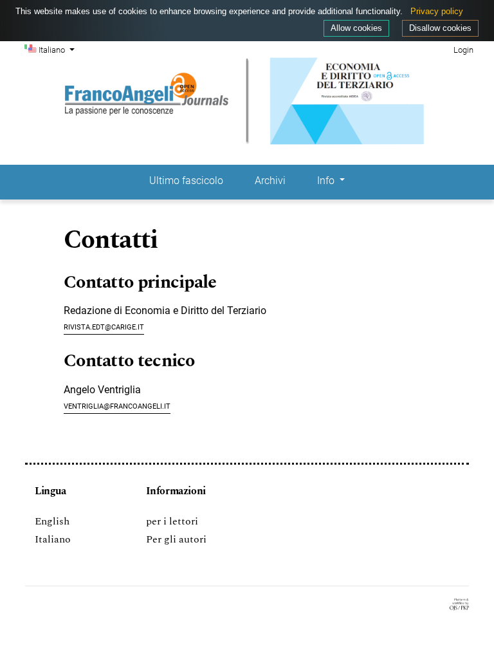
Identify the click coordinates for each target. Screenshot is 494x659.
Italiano (53, 539)
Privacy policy (436, 11)
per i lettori (172, 521)
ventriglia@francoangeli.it (117, 405)
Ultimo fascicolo (186, 180)
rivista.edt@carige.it (104, 326)
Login (463, 50)
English (52, 521)
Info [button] (327, 180)
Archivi (270, 180)
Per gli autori (176, 539)
